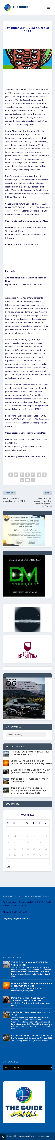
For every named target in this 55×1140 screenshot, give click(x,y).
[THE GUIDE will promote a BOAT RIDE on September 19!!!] (6, 964)
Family (41, 972)
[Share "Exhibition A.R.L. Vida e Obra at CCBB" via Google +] (22, 474)
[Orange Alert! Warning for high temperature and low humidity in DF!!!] (6, 985)
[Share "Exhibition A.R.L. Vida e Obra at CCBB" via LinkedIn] (39, 474)
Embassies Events (18, 972)
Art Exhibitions (27, 1018)
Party (50, 1024)
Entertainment (32, 972)
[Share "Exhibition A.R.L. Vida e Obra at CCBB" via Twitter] (16, 474)
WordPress (45, 1136)
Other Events (42, 1024)
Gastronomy (22, 1024)
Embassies (21, 970)
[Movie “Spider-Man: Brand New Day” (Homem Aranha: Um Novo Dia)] (6, 999)
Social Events (30, 974)
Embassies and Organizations (39, 970)
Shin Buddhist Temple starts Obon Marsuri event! (29, 780)
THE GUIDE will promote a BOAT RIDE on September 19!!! (30, 753)
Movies (14, 1005)
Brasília (26, 967)
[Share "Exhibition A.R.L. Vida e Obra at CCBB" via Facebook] (10, 474)
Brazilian (38, 967)
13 (34, 842)
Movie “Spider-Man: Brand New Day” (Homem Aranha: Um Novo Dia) (30, 771)
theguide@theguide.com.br (16, 919)
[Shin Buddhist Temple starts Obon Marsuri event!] (6, 1014)
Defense (37, 1041)
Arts (23, 1003)
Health (25, 991)
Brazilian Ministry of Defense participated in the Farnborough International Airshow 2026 (29, 791)
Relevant (20, 974)
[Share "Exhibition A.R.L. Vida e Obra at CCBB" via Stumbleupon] (22, 480)
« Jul (8, 867)
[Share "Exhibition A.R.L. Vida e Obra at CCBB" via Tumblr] (27, 474)
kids (29, 1024)
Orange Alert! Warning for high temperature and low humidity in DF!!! (31, 762)
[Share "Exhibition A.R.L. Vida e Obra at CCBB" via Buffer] (44, 474)
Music (33, 1024)
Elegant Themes (23, 1136)
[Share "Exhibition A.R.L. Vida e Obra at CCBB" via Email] (27, 480)
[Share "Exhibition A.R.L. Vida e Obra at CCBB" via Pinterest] (33, 474)
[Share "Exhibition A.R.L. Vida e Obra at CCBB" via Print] (33, 480)
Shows (21, 1026)
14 (40, 842)
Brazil (32, 967)
